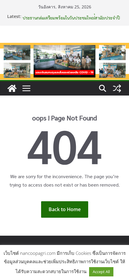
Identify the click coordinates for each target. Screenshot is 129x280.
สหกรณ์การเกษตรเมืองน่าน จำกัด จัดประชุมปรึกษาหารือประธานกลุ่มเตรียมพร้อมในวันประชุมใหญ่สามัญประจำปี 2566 (71, 19)
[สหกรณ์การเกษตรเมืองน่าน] (64, 47)
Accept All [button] (101, 271)
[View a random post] (117, 88)
